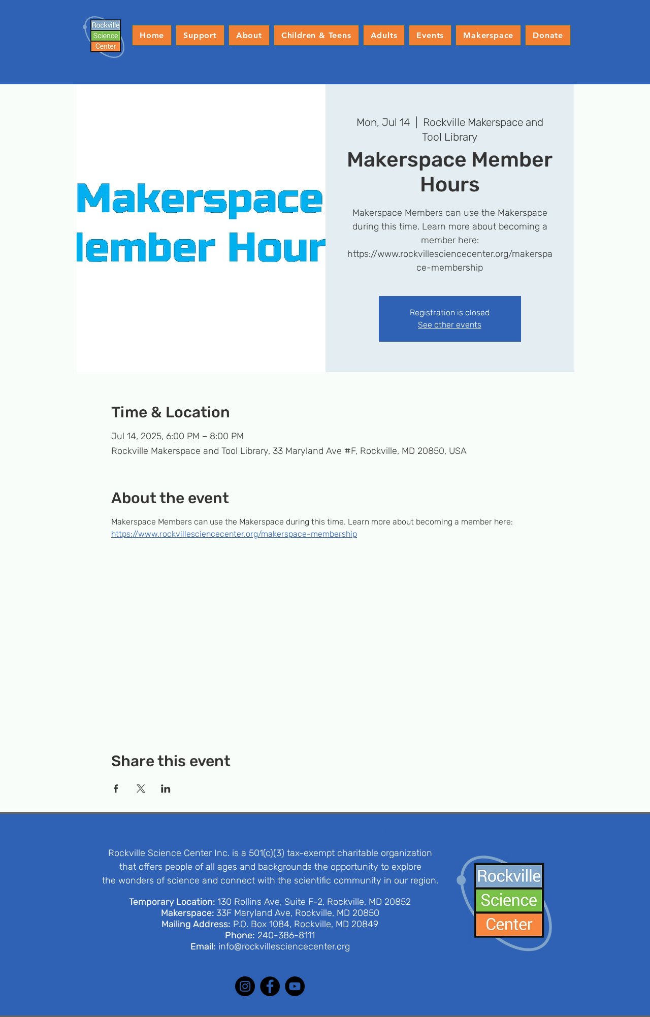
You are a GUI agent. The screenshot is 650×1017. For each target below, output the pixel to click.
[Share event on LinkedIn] (166, 788)
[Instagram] (245, 986)
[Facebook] (270, 986)
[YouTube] (295, 986)
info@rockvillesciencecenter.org (284, 946)
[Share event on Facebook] (116, 788)
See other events (449, 325)
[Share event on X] (141, 788)
